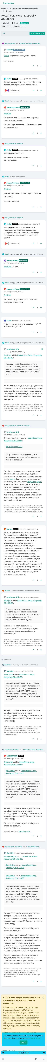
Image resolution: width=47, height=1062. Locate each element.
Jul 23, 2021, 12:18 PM (17, 110)
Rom (6, 43)
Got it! (23, 1042)
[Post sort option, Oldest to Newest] (4, 33)
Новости (25, 23)
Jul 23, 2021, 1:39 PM (16, 292)
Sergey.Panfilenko (13, 107)
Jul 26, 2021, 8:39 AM (16, 352)
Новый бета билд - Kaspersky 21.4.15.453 (27, 848)
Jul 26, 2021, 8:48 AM (16, 435)
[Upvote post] (33, 66)
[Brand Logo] (8, 3)
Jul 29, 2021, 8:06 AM (32, 597)
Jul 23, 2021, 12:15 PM (31, 79)
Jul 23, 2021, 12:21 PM (31, 150)
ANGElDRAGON (12, 756)
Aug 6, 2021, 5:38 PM (17, 759)
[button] (3, 1059)
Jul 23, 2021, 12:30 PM (17, 263)
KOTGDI (9, 529)
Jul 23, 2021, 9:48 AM (16, 52)
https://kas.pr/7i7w (24, 831)
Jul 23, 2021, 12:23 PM (31, 224)
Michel (9, 79)
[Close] (43, 998)
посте (12, 479)
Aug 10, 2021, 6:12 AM (27, 853)
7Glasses (10, 50)
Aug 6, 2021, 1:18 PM (26, 671)
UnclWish (7, 665)
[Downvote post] (41, 66)
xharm (9, 321)
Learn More (35, 1038)
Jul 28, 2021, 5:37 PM (31, 529)
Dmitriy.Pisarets (12, 260)
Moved (15, 23)
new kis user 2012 (13, 349)
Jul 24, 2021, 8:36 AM (24, 321)
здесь (39, 481)
